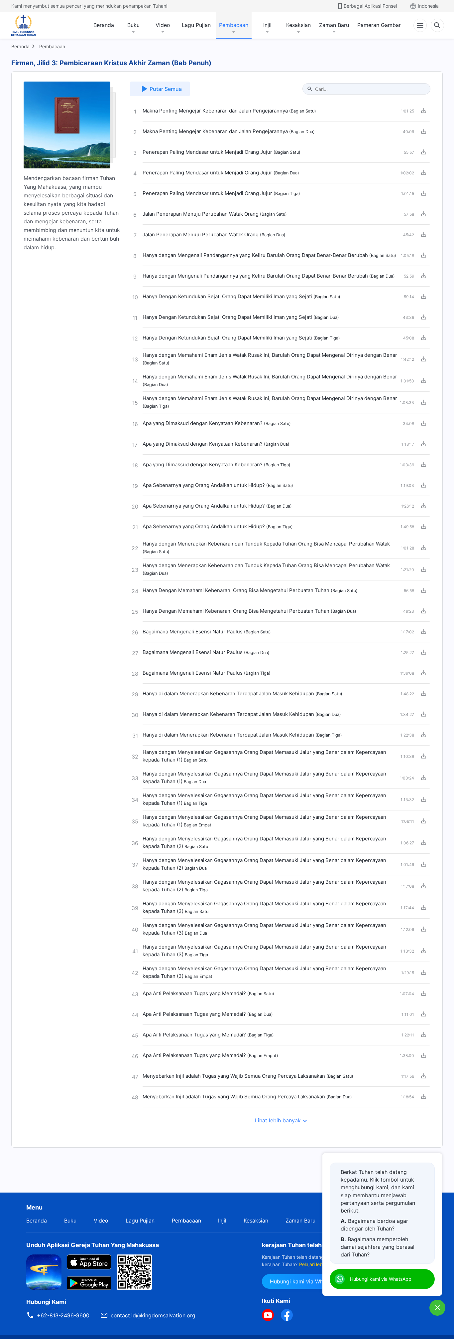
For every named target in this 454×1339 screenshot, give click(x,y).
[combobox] (370, 89)
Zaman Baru (334, 25)
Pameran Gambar (379, 25)
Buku (133, 25)
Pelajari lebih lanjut (319, 1264)
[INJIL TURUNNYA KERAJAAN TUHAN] (30, 25)
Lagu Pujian (196, 25)
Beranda (103, 25)
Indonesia (428, 6)
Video (163, 25)
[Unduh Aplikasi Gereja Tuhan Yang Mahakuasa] (43, 1271)
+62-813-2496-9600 (63, 1315)
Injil (267, 25)
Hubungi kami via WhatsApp (305, 1281)
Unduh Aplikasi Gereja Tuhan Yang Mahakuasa (92, 1244)
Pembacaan (233, 25)
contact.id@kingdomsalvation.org (153, 1315)
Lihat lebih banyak (278, 1120)
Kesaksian (298, 25)
